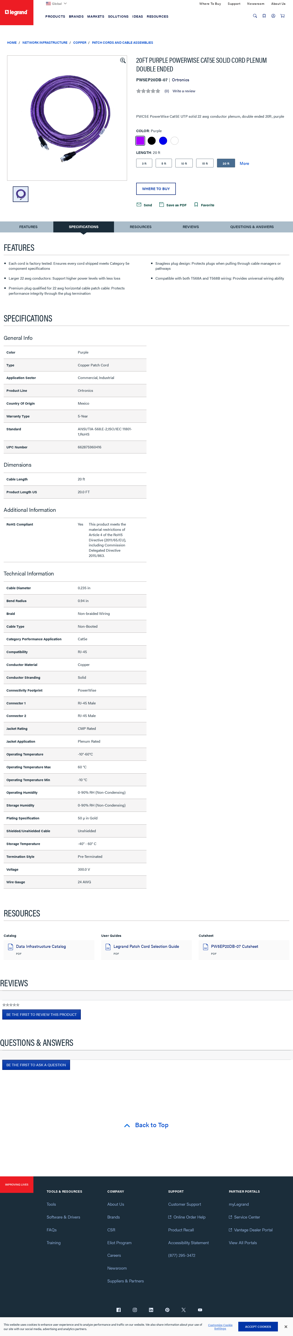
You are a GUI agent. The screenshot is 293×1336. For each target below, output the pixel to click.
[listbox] (67, 118)
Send (147, 204)
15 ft (205, 163)
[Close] (286, 1326)
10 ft (184, 163)
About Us (115, 1204)
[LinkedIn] (151, 1310)
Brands (113, 1217)
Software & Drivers (63, 1217)
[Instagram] (135, 1310)
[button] (122, 60)
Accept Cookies (258, 1326)
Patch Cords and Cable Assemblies (122, 42)
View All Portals (243, 1242)
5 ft (163, 163)
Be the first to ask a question (36, 1064)
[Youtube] (200, 1310)
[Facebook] (118, 1310)
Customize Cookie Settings (220, 1327)
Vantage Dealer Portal (253, 1229)
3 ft (144, 163)
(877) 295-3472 (181, 1255)
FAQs (52, 1229)
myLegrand (239, 1204)
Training (54, 1242)
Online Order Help (190, 1217)
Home (12, 42)
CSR (111, 1229)
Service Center (247, 1217)
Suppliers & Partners (125, 1281)
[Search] (255, 16)
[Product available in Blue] (163, 141)
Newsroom (117, 1268)
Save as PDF (176, 204)
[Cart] (282, 16)
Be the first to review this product (43, 1016)
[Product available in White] (175, 141)
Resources (141, 226)
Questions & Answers (252, 226)
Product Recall (181, 1229)
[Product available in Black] (152, 141)
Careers (114, 1255)
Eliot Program (119, 1242)
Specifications (83, 226)
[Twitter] (183, 1310)
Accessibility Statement (188, 1242)
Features (28, 228)
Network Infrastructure (45, 42)
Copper (79, 42)
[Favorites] (264, 16)
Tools (51, 1204)
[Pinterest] (167, 1310)
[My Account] (273, 16)
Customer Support (184, 1204)
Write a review (184, 91)
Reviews (191, 226)
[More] (244, 163)
